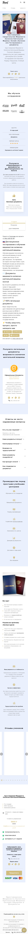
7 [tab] (15, 780)
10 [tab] (22, 780)
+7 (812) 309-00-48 (8, 238)
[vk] (9, 74)
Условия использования (10, 924)
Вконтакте (15, 335)
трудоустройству (17, 521)
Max (7, 335)
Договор (5, 928)
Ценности (22, 8)
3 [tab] (6, 780)
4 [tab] (8, 780)
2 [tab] (4, 780)
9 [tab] (19, 780)
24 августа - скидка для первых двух (14, 813)
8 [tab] (17, 780)
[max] (19, 74)
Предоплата (14, 873)
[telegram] (12, 74)
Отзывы (13, 8)
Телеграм (12, 236)
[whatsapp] (16, 74)
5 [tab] (10, 780)
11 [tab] (24, 780)
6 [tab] (13, 780)
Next (26, 754)
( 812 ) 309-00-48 (14, 400)
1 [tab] (1, 780)
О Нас (4, 8)
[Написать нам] (24, 930)
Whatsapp (18, 332)
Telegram (8, 332)
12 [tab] (26, 780)
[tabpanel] (14, 754)
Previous (1, 754)
